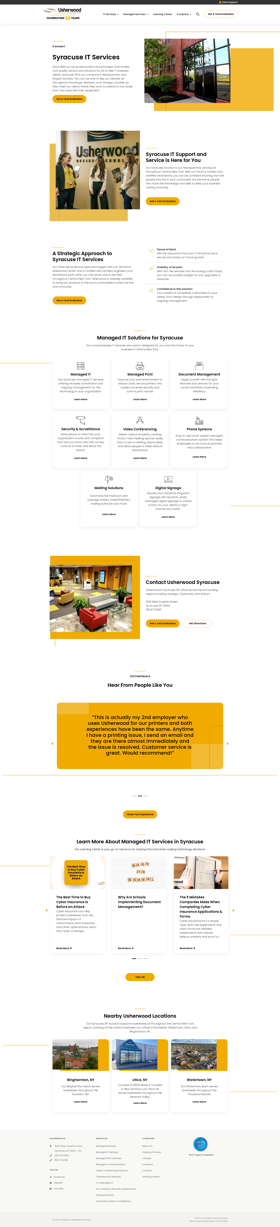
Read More (62, 948)
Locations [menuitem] (147, 1164)
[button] (134, 795)
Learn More (80, 399)
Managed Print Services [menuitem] (108, 1158)
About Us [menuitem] (147, 1145)
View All (140, 977)
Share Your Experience (140, 814)
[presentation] (52, 743)
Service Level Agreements (201, 1221)
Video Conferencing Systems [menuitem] (112, 1170)
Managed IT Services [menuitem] (107, 1152)
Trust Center (222, 1221)
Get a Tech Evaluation (69, 99)
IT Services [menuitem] (110, 14)
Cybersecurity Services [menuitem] (108, 1176)
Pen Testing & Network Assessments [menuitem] (116, 1188)
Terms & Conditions (204, 1218)
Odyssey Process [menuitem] (151, 1152)
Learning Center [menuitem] (162, 14)
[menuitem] (228, 2)
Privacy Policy (221, 1218)
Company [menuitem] (183, 14)
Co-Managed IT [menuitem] (104, 1182)
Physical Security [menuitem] (105, 1195)
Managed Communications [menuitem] (111, 1164)
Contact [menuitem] (147, 1170)
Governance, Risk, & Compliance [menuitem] (113, 1201)
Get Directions (197, 623)
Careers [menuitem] (146, 1158)
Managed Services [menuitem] (134, 14)
